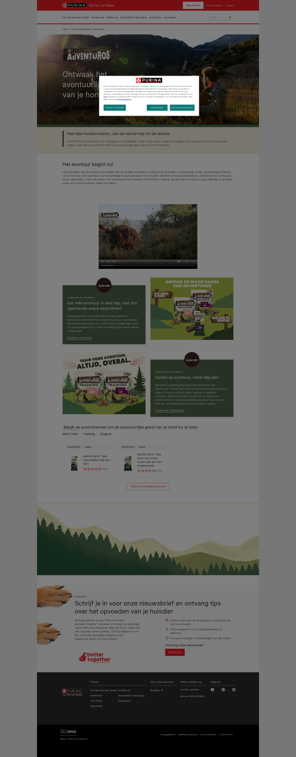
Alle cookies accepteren (182, 107)
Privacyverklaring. (124, 99)
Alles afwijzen (157, 107)
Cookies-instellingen (114, 107)
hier (105, 97)
